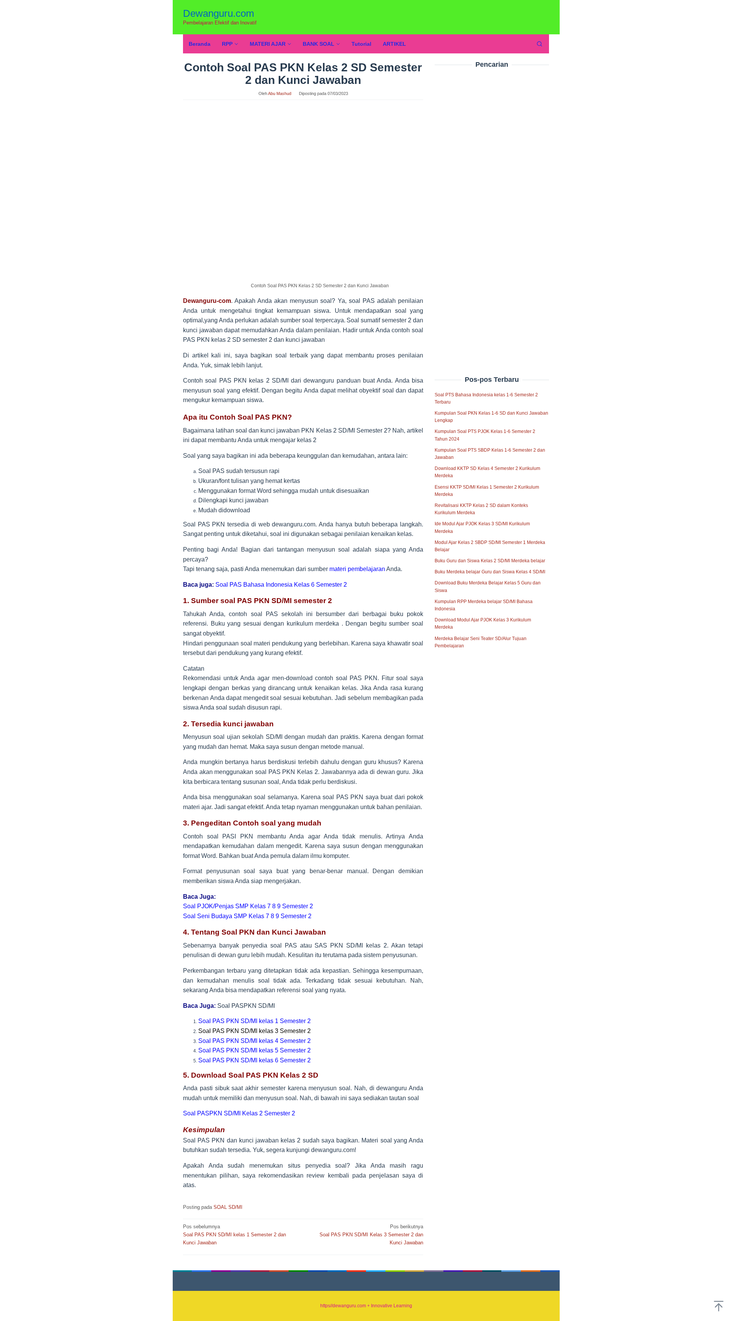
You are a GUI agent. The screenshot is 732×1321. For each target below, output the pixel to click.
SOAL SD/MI (228, 1207)
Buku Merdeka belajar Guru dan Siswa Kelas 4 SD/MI (490, 571)
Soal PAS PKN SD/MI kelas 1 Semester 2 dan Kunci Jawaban (234, 1234)
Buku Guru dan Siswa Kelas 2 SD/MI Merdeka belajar (490, 560)
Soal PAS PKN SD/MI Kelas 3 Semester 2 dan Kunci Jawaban (371, 1234)
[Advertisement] (492, 205)
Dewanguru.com (218, 13)
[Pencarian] (539, 43)
